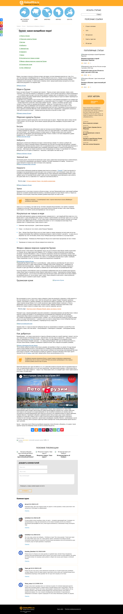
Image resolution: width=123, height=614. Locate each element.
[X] (47, 430)
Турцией (60, 170)
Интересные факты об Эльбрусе (63, 456)
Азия (35, 19)
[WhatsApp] (54, 430)
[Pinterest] (43, 430)
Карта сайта (60, 609)
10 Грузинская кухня (25, 64)
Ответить (27, 511)
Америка (47, 19)
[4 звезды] (26, 440)
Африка (58, 19)
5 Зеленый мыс (24, 48)
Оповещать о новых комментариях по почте (32, 486)
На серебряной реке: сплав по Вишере (91, 133)
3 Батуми (22, 42)
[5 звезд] (28, 440)
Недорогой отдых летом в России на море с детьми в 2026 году (92, 71)
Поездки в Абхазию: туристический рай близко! (25, 456)
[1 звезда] (20, 440)
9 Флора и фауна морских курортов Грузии (33, 61)
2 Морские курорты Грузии (28, 39)
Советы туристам (91, 39)
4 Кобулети (22, 45)
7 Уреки (21, 55)
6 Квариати (23, 52)
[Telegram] (58, 430)
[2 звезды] (24, 440)
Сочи (31, 339)
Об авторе (89, 43)
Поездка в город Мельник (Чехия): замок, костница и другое (92, 139)
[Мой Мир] (40, 430)
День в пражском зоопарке (90, 123)
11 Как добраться (25, 68)
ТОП (87, 30)
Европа (69, 19)
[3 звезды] (25, 440)
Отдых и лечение (91, 26)
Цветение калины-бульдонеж (91, 144)
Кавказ (29, 353)
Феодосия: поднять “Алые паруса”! (44, 456)
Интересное (89, 35)
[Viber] (51, 430)
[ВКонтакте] (32, 430)
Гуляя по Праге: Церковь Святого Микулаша (92, 127)
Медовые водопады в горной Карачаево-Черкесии (90, 59)
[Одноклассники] (36, 430)
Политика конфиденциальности (73, 609)
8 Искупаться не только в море (29, 58)
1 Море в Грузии (24, 36)
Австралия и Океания (24, 20)
